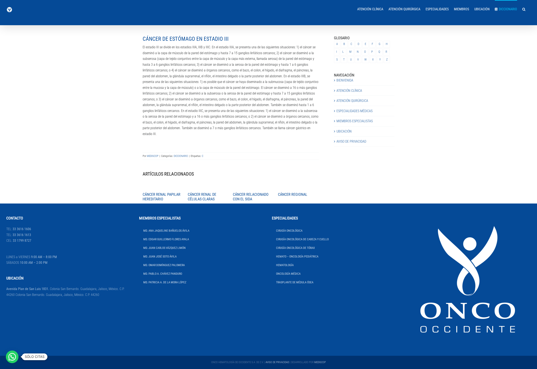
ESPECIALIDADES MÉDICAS (354, 111)
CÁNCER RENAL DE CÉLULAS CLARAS (202, 196)
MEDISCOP (152, 156)
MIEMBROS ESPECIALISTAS (354, 121)
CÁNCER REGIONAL (292, 194)
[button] (523, 9)
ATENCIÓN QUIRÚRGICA (352, 101)
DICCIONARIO (181, 156)
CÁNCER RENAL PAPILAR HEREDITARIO (161, 196)
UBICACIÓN (344, 131)
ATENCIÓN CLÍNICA (349, 91)
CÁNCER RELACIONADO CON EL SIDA (250, 196)
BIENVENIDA (344, 80)
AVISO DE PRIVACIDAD (351, 141)
